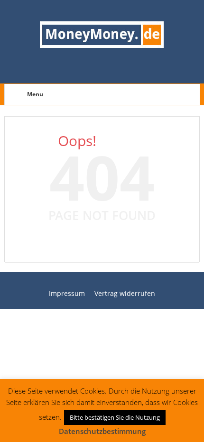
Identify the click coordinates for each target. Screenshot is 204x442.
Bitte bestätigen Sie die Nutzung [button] (115, 417)
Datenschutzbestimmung (102, 431)
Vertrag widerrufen (124, 293)
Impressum (67, 293)
